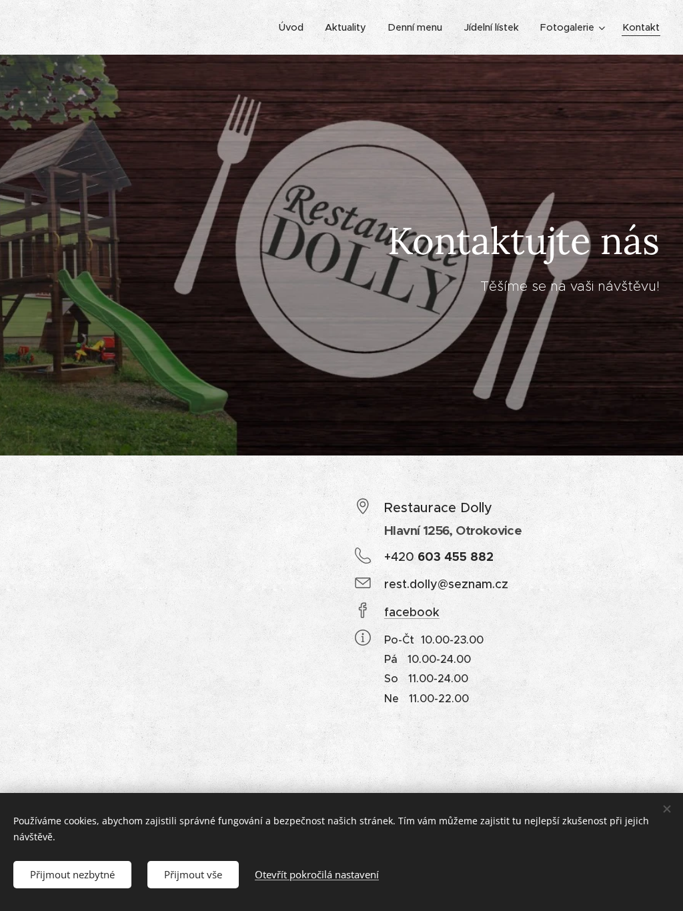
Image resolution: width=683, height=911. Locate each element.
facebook (412, 612)
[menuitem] (294, 27)
